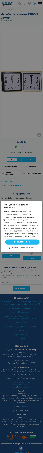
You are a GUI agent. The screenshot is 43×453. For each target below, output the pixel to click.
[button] (22, 247)
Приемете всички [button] (22, 242)
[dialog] (21, 226)
